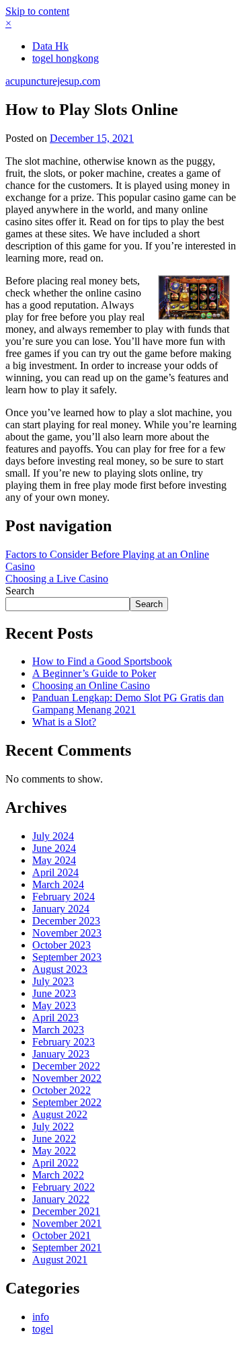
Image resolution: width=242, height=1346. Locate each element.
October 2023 (61, 945)
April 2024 (55, 872)
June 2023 (54, 993)
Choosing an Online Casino (91, 685)
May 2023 (54, 1005)
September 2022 (67, 1102)
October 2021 (61, 1235)
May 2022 (54, 1150)
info (40, 1316)
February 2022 (63, 1187)
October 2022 (61, 1090)
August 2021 (59, 1259)
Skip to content (37, 11)
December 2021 (66, 1211)
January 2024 (60, 908)
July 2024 (53, 836)
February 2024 (63, 896)
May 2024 (54, 860)
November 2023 (67, 933)
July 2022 (53, 1126)
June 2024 (54, 848)
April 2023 (55, 1017)
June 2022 (54, 1138)
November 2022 (67, 1078)
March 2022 (58, 1175)
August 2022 (59, 1114)
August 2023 (59, 969)
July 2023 (53, 981)
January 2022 (60, 1199)
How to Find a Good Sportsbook (102, 661)
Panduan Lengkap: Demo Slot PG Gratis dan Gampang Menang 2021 (128, 703)
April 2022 (55, 1163)
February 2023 (63, 1041)
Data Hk (50, 46)
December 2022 (66, 1066)
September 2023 (67, 957)
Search (19, 590)
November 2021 (67, 1223)
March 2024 (58, 884)
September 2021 (67, 1247)
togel (42, 1329)
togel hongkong (65, 58)
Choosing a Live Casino (56, 578)
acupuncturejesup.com (52, 81)
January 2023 (60, 1054)
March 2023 (58, 1029)
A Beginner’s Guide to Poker (94, 673)
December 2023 (66, 920)
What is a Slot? (64, 721)
